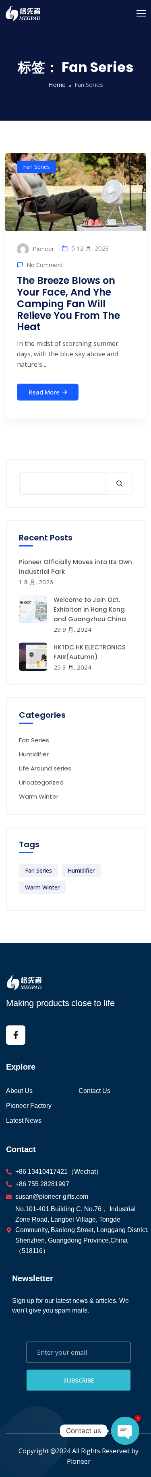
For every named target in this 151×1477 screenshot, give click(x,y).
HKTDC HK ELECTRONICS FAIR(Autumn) (90, 652)
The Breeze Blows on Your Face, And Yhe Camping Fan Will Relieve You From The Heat (68, 303)
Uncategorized (41, 782)
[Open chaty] (125, 1431)
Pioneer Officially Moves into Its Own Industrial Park (75, 567)
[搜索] (119, 483)
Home (57, 84)
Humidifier (34, 754)
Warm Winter (38, 796)
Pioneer (42, 248)
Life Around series (45, 768)
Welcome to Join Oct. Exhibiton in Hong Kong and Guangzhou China (90, 609)
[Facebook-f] (15, 1035)
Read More (44, 392)
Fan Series (36, 167)
